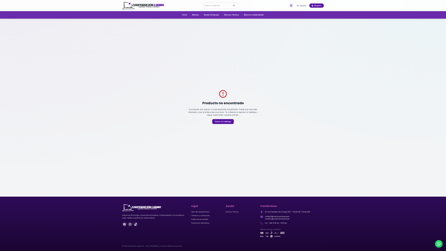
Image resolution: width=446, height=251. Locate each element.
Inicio (184, 15)
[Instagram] (130, 224)
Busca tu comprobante (254, 15)
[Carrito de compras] (291, 5)
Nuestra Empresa (211, 15)
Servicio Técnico (231, 15)
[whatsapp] (439, 244)
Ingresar (303, 6)
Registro (317, 6)
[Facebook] (124, 224)
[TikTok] (135, 224)
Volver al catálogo (223, 121)
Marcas (195, 15)
